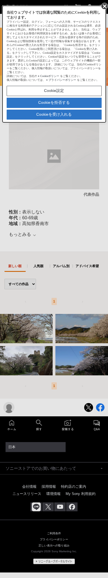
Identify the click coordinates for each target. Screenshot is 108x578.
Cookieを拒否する (54, 102)
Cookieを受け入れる (54, 114)
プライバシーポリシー (62, 79)
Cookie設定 (54, 90)
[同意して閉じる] (104, 6)
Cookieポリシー (49, 76)
